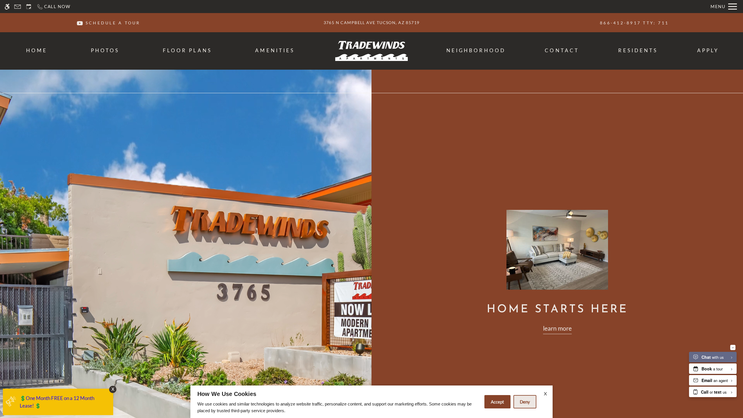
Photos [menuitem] (105, 50)
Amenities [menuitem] (275, 50)
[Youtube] (80, 22)
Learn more (557, 328)
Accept (497, 401)
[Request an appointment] (29, 6)
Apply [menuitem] (708, 50)
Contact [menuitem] (562, 50)
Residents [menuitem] (638, 50)
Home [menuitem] (36, 50)
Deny (525, 401)
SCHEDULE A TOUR (113, 22)
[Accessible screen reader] (7, 6)
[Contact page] (17, 6)
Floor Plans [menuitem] (187, 50)
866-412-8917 (634, 22)
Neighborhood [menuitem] (476, 50)
